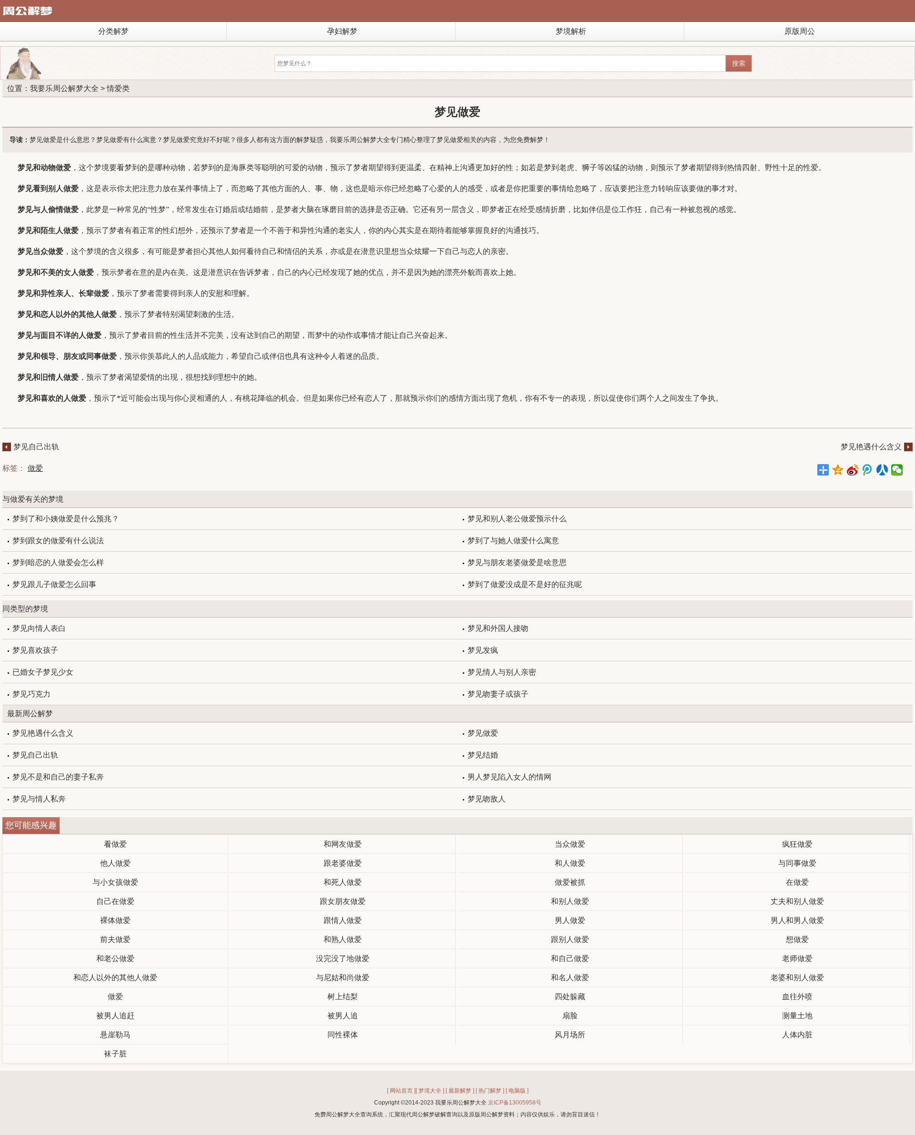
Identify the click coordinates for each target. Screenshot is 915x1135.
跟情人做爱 (343, 920)
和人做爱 (570, 863)
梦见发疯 (483, 650)
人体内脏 (797, 1035)
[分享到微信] (897, 470)
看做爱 (115, 844)
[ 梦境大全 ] (430, 1090)
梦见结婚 (483, 755)
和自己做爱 (570, 958)
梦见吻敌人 (487, 799)
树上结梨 (342, 997)
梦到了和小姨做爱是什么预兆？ (65, 519)
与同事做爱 (797, 863)
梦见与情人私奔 (39, 799)
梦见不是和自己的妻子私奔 (58, 777)
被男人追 (342, 1016)
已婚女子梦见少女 (42, 672)
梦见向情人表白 (39, 628)
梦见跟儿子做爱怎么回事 (54, 584)
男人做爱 (570, 920)
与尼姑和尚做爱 (342, 977)
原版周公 (799, 31)
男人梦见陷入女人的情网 (509, 777)
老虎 (566, 167)
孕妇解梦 (342, 31)
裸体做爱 (115, 920)
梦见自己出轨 (36, 447)
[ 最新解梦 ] (460, 1090)
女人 (71, 272)
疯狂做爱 (797, 844)
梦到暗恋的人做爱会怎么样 (58, 562)
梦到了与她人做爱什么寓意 (513, 541)
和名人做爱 (570, 977)
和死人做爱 (343, 882)
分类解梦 (113, 31)
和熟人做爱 (343, 939)
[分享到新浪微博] (853, 470)
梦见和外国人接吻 (498, 628)
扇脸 (570, 1016)
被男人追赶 (115, 1016)
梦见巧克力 (31, 694)
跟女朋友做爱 (343, 901)
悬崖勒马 (115, 1035)
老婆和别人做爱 (797, 977)
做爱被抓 (570, 882)
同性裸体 (342, 1035)
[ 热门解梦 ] (490, 1090)
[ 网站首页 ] (401, 1090)
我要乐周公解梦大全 (64, 88)
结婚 (253, 209)
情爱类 (118, 88)
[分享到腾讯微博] (868, 470)
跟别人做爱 (570, 939)
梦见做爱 (483, 733)
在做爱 (797, 882)
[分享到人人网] (882, 470)
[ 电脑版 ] (517, 1090)
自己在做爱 (115, 901)
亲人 (63, 293)
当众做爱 (570, 844)
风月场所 (570, 1035)
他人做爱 (115, 863)
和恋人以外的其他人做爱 (115, 977)
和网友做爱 (343, 844)
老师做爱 (797, 958)
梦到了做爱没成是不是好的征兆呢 (525, 584)
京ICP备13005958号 (514, 1102)
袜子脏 (115, 1054)
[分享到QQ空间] (838, 470)
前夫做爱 (115, 939)
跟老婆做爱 (343, 863)
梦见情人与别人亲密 (502, 672)
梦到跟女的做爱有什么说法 (58, 541)
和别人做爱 (570, 901)
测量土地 (797, 1016)
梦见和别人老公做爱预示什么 (517, 519)
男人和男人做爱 (797, 920)
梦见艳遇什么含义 (871, 447)
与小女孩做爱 (115, 882)
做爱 (35, 468)
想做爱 (797, 939)
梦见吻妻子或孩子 (498, 694)
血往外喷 (797, 997)
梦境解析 (571, 31)
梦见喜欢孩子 (35, 650)
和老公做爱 (115, 958)
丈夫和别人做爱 (797, 901)
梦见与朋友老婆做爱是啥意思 (517, 562)
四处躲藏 (570, 997)
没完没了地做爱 (342, 958)
